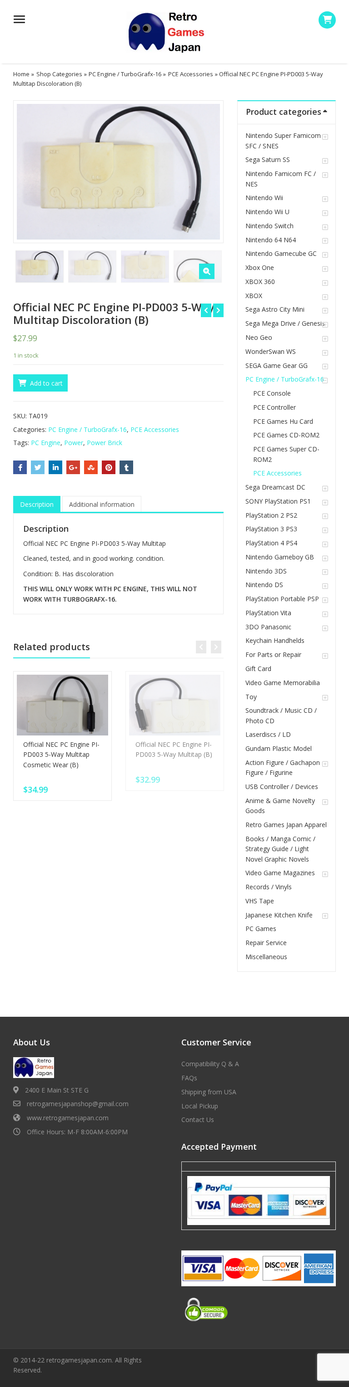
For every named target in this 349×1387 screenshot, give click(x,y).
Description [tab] (37, 504)
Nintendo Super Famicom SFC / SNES (283, 140)
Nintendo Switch (269, 225)
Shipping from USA (208, 1092)
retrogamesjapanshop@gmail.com (78, 1103)
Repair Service (266, 942)
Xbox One (259, 267)
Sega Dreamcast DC (275, 487)
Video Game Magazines (280, 872)
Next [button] (207, 170)
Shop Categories (59, 74)
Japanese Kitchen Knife (279, 915)
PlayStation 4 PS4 (271, 543)
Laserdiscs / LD (268, 734)
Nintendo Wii (264, 197)
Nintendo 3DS (266, 571)
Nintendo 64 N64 (270, 239)
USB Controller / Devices (281, 786)
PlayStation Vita (268, 612)
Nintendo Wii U (267, 211)
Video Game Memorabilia (282, 682)
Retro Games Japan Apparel (286, 824)
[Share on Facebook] (20, 467)
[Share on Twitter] (38, 467)
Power (73, 442)
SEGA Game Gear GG (276, 365)
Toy (251, 696)
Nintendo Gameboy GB (279, 557)
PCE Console (272, 393)
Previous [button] (29, 170)
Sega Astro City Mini (274, 309)
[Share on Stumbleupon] (91, 467)
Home (21, 74)
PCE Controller (274, 407)
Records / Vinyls (268, 886)
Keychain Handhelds (274, 640)
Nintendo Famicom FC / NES (280, 178)
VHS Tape (259, 901)
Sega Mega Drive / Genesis (285, 323)
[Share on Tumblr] (126, 467)
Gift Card (258, 668)
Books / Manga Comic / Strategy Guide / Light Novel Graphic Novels (280, 848)
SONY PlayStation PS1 (278, 501)
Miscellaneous (266, 956)
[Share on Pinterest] (108, 467)
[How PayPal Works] (258, 1200)
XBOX (253, 295)
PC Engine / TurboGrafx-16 (125, 74)
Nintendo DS (264, 584)
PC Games (260, 928)
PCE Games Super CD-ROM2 (286, 454)
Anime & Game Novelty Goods (280, 805)
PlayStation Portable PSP (282, 598)
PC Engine (45, 442)
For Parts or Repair (273, 654)
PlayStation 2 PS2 (271, 515)
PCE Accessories (190, 74)
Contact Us (197, 1119)
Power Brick (104, 442)
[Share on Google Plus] (73, 467)
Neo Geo (258, 337)
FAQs (189, 1077)
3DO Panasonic (268, 626)
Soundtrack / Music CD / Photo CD (281, 715)
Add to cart (46, 383)
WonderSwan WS (270, 351)
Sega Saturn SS (267, 159)
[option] (118, 172)
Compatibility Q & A (210, 1063)
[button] (206, 271)
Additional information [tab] (102, 504)
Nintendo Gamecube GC (281, 253)
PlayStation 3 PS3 (271, 528)
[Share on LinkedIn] (55, 467)
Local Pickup (199, 1106)
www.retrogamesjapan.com (68, 1117)
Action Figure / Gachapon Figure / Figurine (282, 767)
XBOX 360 (260, 281)
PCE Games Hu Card (283, 421)
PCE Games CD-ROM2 (286, 435)
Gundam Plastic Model (278, 748)
